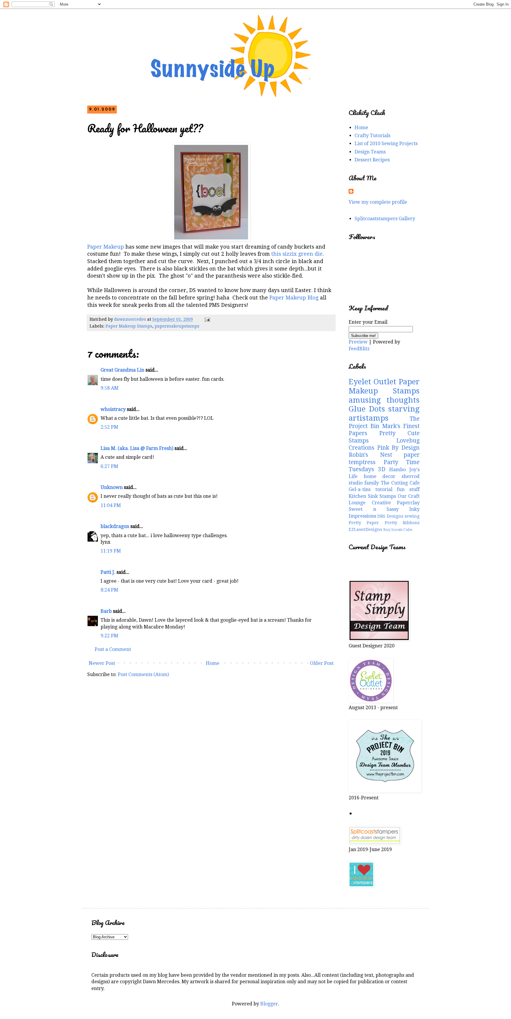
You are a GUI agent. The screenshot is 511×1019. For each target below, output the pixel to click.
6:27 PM (109, 466)
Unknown (112, 487)
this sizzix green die (297, 254)
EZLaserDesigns (365, 529)
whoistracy (113, 409)
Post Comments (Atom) (143, 674)
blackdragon (115, 526)
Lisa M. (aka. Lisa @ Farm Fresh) (137, 448)
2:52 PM (109, 427)
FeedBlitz (359, 348)
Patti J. (108, 572)
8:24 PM (109, 590)
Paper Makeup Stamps (129, 326)
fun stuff (408, 489)
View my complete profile (378, 202)
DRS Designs (390, 516)
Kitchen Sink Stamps (372, 496)
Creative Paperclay (396, 503)
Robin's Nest (370, 454)
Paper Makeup (105, 247)
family (371, 483)
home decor (380, 476)
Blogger (269, 1004)
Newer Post (102, 663)
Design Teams (370, 152)
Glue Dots (367, 408)
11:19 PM (111, 551)
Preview (358, 342)
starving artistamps (384, 413)
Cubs (407, 529)
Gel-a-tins (360, 489)
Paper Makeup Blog (293, 298)
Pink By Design (398, 447)
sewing (412, 516)
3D (381, 469)
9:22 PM (109, 636)
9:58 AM (110, 388)
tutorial (383, 489)
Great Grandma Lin (122, 370)
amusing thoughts (384, 400)
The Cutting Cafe (400, 483)
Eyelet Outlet (372, 381)
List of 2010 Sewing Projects (386, 143)
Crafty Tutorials (372, 135)
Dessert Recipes (372, 160)
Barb (106, 611)
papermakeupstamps (177, 326)
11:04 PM (111, 505)
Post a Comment (113, 649)
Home (212, 663)
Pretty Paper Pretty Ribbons (384, 522)
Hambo (397, 469)
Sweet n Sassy (374, 509)
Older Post (322, 663)
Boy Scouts (392, 529)
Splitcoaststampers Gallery (385, 218)
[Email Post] (207, 319)
